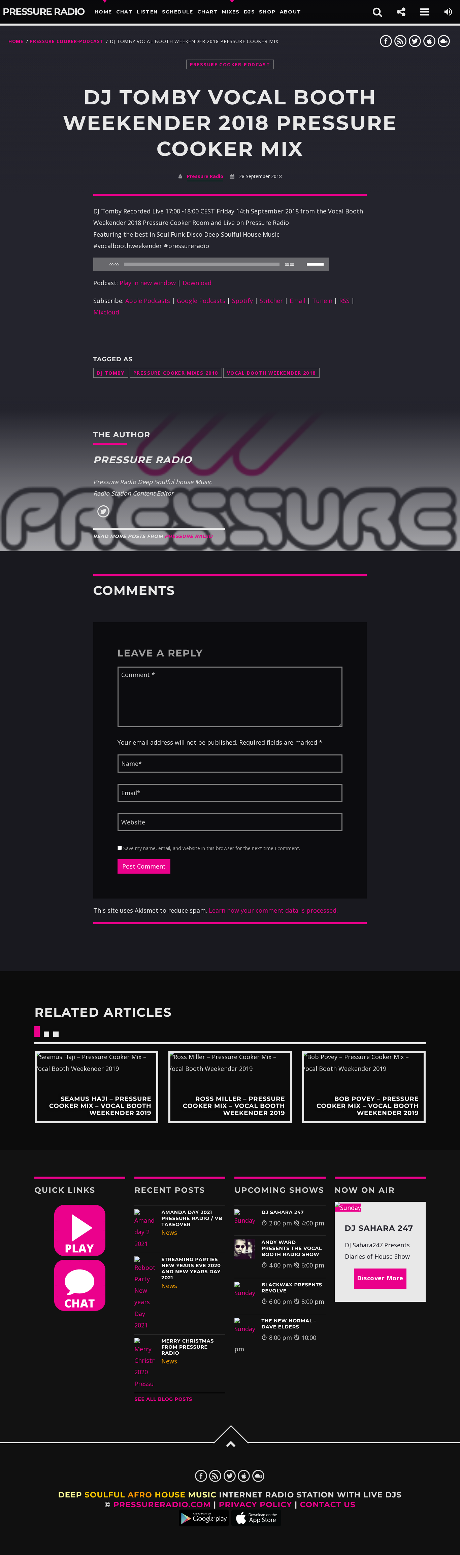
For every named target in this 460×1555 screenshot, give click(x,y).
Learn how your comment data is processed (272, 910)
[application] (211, 264)
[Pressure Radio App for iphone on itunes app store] (256, 1523)
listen (147, 12)
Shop (267, 12)
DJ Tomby (111, 373)
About (290, 12)
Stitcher (271, 301)
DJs (249, 12)
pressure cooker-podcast (66, 41)
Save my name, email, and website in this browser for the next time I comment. (211, 848)
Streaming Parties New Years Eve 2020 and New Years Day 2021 (191, 1268)
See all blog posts (163, 1399)
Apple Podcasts (147, 301)
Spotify (242, 301)
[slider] (316, 264)
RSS (344, 301)
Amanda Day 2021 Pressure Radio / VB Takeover (191, 1218)
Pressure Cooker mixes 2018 (175, 373)
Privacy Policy (255, 1504)
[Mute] (301, 264)
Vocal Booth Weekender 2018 (271, 373)
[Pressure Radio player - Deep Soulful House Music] (79, 1254)
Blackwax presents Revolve (291, 1288)
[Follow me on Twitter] (103, 516)
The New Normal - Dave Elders (288, 1324)
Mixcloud (106, 312)
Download (197, 283)
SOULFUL (105, 1494)
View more (96, 1087)
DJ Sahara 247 (282, 1212)
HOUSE (170, 1494)
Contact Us (328, 1504)
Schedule (177, 12)
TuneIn (322, 301)
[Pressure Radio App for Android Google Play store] (204, 1523)
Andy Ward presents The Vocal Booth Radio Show (291, 1248)
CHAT (124, 12)
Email (297, 301)
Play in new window (148, 283)
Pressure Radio (44, 12)
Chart (207, 12)
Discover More (380, 1278)
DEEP (70, 1494)
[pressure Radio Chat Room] (79, 1309)
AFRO (140, 1494)
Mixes (231, 12)
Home (103, 12)
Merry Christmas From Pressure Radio (187, 1347)
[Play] (102, 264)
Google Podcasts (201, 301)
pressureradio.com (162, 1504)
